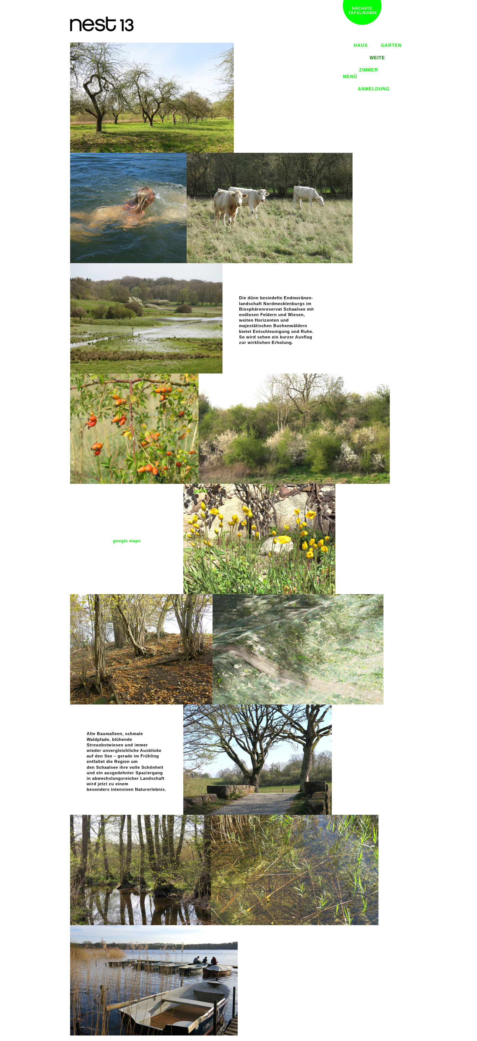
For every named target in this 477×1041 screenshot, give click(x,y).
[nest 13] (152, 97)
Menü (350, 76)
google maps (127, 540)
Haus (361, 45)
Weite (377, 57)
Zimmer (368, 69)
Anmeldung (373, 88)
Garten (391, 45)
